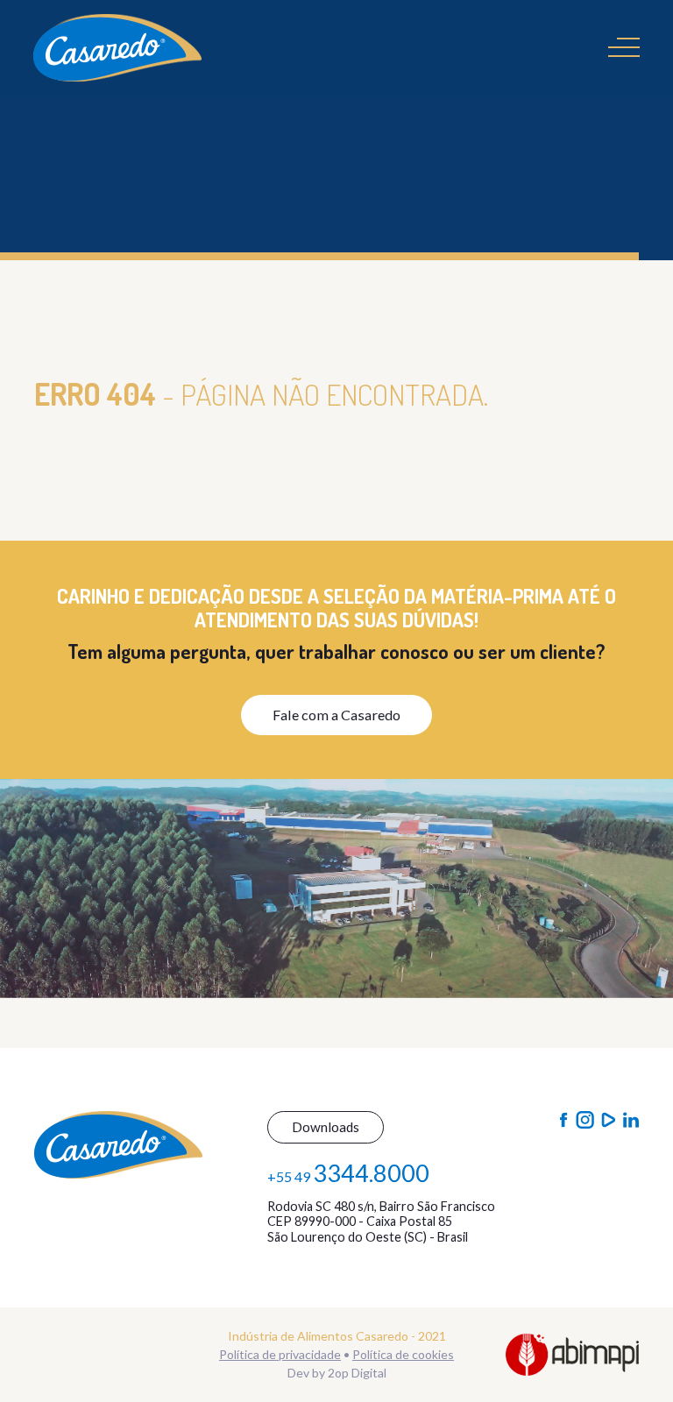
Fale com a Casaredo (336, 714)
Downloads (325, 1127)
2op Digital (357, 1372)
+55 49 (348, 1172)
